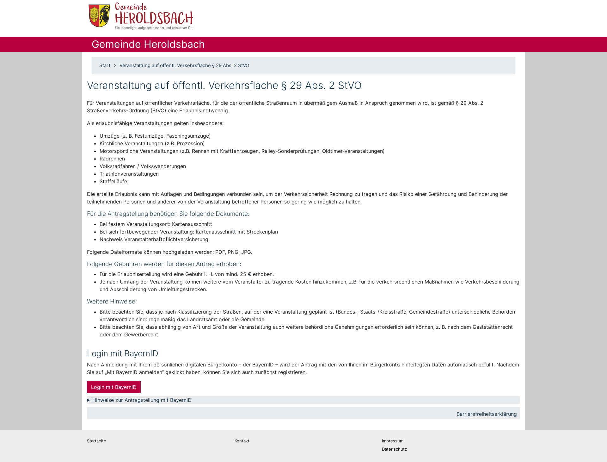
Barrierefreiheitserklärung (487, 414)
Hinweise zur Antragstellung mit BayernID (142, 400)
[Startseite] (141, 16)
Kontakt (242, 440)
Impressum (392, 440)
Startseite (96, 440)
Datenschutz (394, 449)
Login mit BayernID (114, 387)
